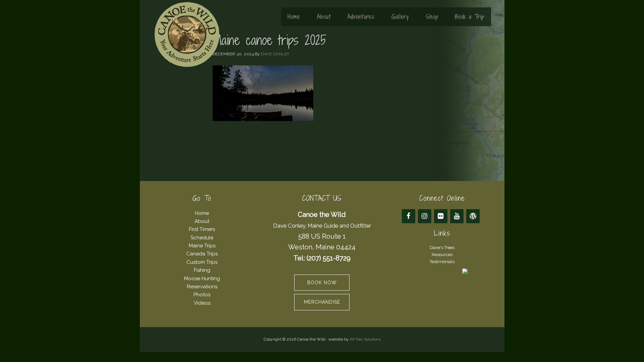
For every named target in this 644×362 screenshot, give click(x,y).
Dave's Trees (442, 247)
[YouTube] (457, 216)
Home (202, 213)
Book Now (322, 282)
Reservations (202, 287)
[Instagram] (424, 216)
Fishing (202, 270)
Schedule (202, 238)
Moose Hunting (202, 279)
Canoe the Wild (186, 34)
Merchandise (322, 302)
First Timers (202, 229)
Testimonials (442, 261)
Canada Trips (202, 254)
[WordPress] (473, 216)
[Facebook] (408, 216)
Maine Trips (202, 246)
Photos (202, 295)
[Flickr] (440, 216)
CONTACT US (321, 198)
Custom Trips (201, 262)
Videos (202, 303)
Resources (442, 254)
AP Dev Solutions (365, 339)
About (202, 221)
